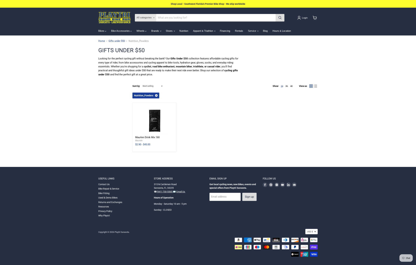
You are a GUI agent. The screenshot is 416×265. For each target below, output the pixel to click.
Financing (225, 30)
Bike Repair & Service (108, 188)
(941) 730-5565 (165, 191)
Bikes (101, 30)
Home (101, 41)
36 (287, 86)
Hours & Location (282, 30)
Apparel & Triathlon (203, 30)
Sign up (249, 196)
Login (305, 17)
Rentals (239, 30)
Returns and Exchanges (110, 202)
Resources (103, 206)
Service (252, 30)
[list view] (315, 86)
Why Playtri (104, 215)
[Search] (280, 17)
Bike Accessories (120, 30)
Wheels (140, 30)
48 (291, 86)
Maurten (139, 140)
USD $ (310, 231)
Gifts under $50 (117, 41)
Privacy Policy (105, 211)
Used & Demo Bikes (107, 197)
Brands (155, 30)
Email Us (180, 191)
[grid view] (311, 86)
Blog (265, 30)
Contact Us (104, 184)
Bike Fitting (104, 193)
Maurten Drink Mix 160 (147, 137)
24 (282, 86)
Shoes (169, 30)
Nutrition (183, 30)
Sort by (136, 86)
